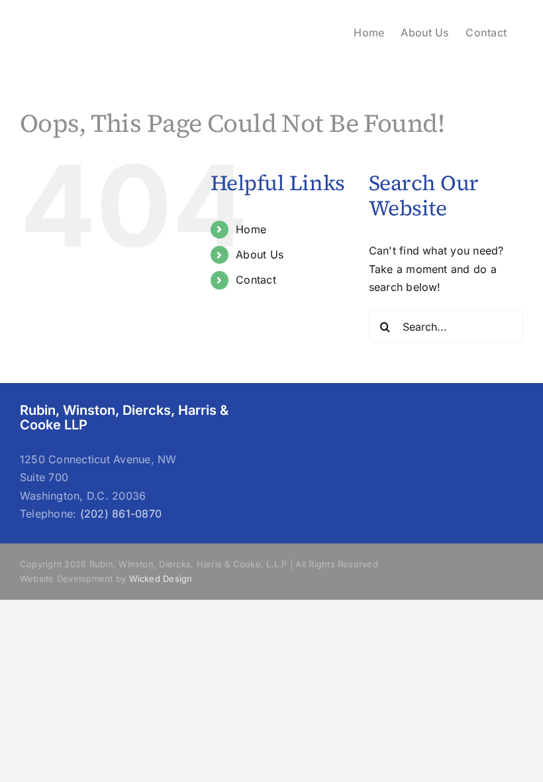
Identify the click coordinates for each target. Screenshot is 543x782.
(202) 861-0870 (121, 513)
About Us (259, 254)
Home (251, 229)
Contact (256, 279)
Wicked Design (161, 578)
